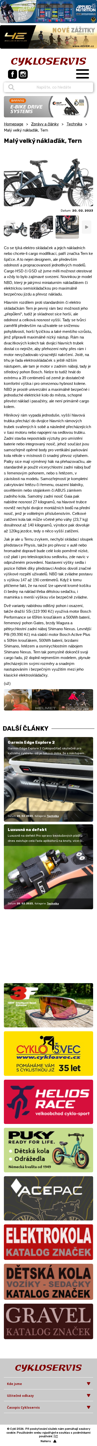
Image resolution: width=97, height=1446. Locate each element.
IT (56, 1436)
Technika (74, 124)
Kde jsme (14, 1384)
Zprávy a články (45, 124)
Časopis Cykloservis (23, 1407)
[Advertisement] (36, 945)
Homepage (13, 124)
